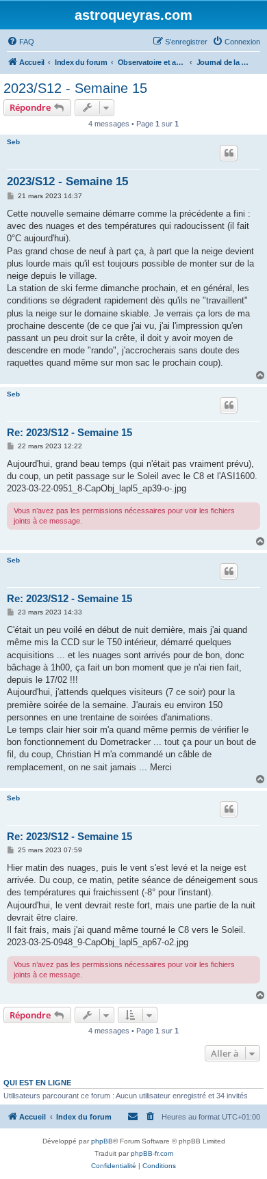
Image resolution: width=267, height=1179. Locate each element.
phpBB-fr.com (152, 1153)
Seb (13, 142)
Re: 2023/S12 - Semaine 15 (69, 432)
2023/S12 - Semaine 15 (75, 88)
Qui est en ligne (37, 1083)
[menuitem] (20, 41)
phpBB (102, 1141)
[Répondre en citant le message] (229, 153)
